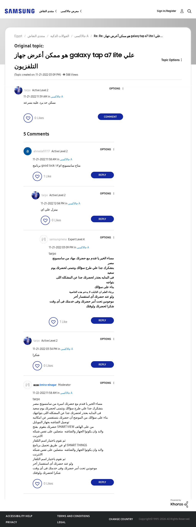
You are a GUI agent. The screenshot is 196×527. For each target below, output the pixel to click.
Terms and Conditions (73, 516)
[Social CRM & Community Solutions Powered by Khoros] (179, 503)
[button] (116, 89)
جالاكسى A (57, 96)
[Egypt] (19, 11)
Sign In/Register (166, 11)
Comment (110, 116)
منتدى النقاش (46, 11)
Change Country (121, 519)
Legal (61, 522)
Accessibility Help (19, 516)
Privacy (11, 522)
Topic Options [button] (170, 60)
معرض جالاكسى (70, 11)
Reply (102, 175)
